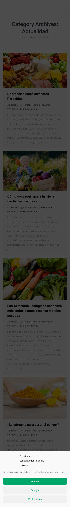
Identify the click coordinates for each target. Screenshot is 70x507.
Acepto (35, 481)
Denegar (35, 490)
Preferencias (35, 499)
